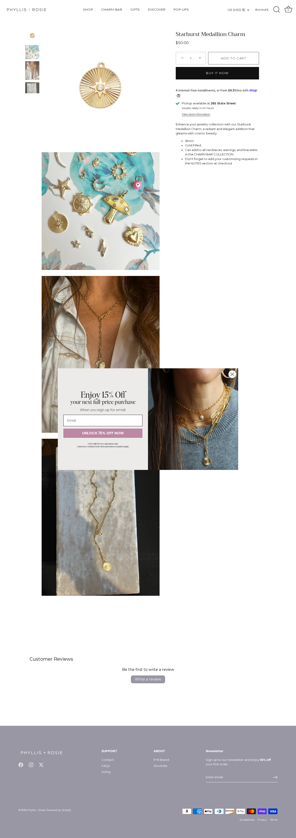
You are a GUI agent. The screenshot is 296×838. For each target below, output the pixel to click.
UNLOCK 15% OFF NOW (103, 433)
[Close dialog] (232, 374)
